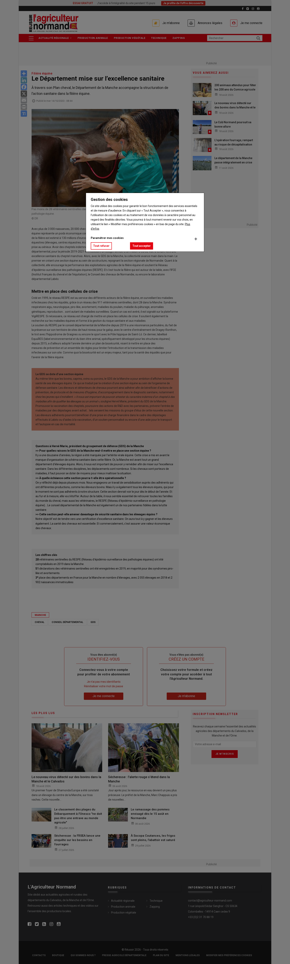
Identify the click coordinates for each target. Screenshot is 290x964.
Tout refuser (101, 245)
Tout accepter (141, 245)
